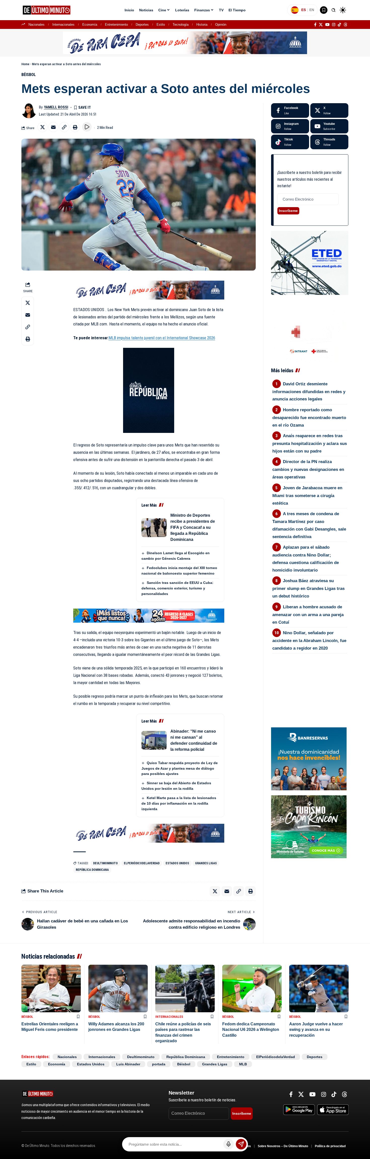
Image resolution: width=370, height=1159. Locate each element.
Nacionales (36, 24)
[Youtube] (329, 126)
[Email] (53, 127)
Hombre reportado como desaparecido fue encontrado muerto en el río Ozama (309, 417)
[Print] (75, 127)
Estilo (161, 24)
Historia (201, 24)
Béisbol (28, 74)
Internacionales (63, 24)
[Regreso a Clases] (148, 615)
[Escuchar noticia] (87, 127)
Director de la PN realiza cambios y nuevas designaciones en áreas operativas (308, 469)
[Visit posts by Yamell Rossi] (28, 110)
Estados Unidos (177, 863)
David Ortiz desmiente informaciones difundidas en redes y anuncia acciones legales (308, 392)
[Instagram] (334, 24)
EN (311, 10)
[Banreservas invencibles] (309, 758)
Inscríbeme (288, 211)
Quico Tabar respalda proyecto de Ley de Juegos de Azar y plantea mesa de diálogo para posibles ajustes (179, 768)
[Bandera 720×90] (148, 289)
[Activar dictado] (228, 1144)
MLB (243, 1064)
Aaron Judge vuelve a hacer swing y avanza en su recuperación (316, 1029)
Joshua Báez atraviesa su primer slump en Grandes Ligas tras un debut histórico (308, 588)
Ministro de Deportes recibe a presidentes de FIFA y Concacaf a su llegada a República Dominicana (192, 527)
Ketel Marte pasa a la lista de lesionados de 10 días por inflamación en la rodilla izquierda (178, 803)
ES (303, 10)
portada (158, 1064)
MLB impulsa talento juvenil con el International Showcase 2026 (161, 337)
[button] (333, 10)
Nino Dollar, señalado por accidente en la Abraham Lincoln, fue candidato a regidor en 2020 (309, 640)
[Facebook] (315, 24)
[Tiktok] (290, 142)
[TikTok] (339, 24)
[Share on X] (43, 127)
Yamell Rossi (56, 107)
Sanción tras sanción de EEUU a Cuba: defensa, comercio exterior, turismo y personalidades (177, 588)
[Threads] (345, 24)
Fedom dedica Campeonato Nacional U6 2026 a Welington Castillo (250, 1029)
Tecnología (181, 24)
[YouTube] (327, 24)
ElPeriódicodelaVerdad (142, 863)
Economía (89, 24)
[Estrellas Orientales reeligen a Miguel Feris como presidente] (51, 988)
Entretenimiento (116, 24)
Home (25, 64)
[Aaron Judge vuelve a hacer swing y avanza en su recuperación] (319, 988)
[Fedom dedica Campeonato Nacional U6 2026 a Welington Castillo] (252, 988)
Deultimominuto (105, 863)
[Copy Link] (64, 127)
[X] (321, 24)
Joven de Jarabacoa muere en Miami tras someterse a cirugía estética (307, 495)
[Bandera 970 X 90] (185, 42)
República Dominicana (92, 870)
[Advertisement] (309, 681)
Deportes (142, 24)
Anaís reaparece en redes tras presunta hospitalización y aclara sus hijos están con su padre (309, 443)
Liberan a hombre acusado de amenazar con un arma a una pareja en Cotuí (308, 615)
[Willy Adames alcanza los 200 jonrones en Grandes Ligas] (118, 988)
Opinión (220, 24)
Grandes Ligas (206, 863)
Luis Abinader (128, 1064)
